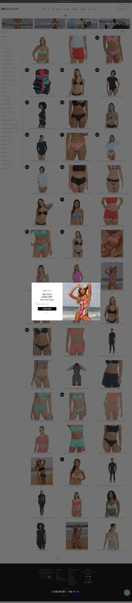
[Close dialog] (98, 284)
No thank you (47, 312)
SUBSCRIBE (47, 309)
